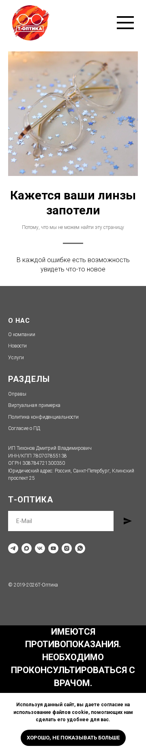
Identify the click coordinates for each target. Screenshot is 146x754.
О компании (21, 334)
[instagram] (67, 548)
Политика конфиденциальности (43, 417)
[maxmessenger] (26, 548)
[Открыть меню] (125, 22)
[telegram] (13, 548)
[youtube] (53, 548)
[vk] (40, 548)
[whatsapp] (80, 548)
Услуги (16, 357)
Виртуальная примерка (34, 405)
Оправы (17, 394)
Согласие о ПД (24, 428)
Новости (17, 346)
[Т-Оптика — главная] (30, 22)
